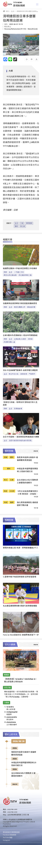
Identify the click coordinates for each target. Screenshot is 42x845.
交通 (21, 223)
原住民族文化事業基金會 (11, 832)
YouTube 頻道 (7, 837)
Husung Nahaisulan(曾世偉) (15, 29)
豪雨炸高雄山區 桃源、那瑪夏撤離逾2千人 (20, 547)
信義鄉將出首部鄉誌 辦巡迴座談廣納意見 (20, 303)
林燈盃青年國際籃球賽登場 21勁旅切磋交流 (27, 470)
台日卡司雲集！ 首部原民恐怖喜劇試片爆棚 (21, 437)
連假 (16, 226)
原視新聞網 (19, 5)
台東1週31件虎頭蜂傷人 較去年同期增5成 (20, 335)
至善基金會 (18, 408)
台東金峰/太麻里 (20, 339)
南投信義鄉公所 (19, 307)
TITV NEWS (17, 2)
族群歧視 (23, 374)
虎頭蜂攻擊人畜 (9, 342)
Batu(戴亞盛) (33, 29)
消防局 (30, 339)
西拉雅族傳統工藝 (25, 275)
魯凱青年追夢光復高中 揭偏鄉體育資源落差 (27, 458)
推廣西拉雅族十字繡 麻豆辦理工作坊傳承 (20, 268)
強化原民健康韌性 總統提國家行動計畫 (27, 503)
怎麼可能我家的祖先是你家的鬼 (20, 440)
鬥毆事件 (32, 374)
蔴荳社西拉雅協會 (10, 275)
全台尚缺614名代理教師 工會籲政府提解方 (27, 481)
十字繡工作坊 (19, 272)
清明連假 (29, 223)
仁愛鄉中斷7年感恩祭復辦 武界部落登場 (19, 576)
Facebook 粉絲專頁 (9, 835)
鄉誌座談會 (31, 307)
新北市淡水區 (14, 374)
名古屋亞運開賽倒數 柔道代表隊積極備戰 (20, 605)
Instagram (6, 840)
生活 (16, 223)
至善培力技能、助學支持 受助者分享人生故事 (20, 403)
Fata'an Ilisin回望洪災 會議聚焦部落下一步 (21, 634)
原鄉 (5, 272)
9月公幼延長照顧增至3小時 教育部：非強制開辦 (28, 492)
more (14, 784)
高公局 (22, 226)
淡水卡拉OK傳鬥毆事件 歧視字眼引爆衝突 (20, 370)
